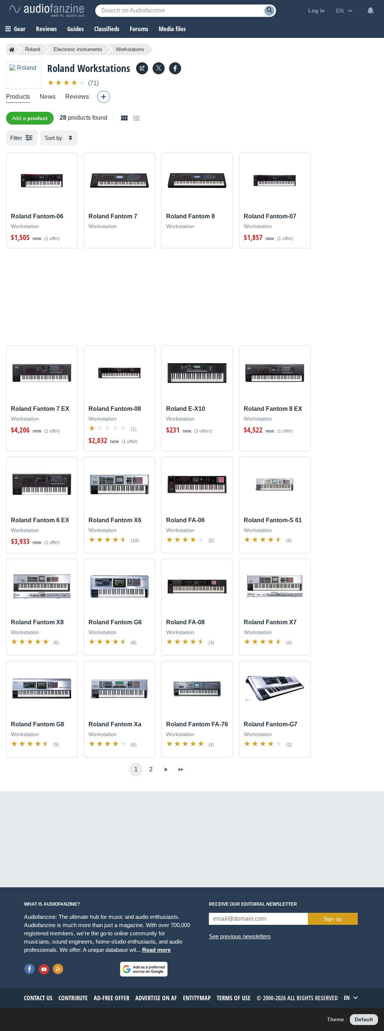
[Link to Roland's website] (142, 68)
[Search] (269, 11)
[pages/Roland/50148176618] (175, 68)
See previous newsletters (240, 936)
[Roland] (23, 75)
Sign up (333, 919)
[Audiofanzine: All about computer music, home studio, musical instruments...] (46, 10)
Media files (172, 28)
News (48, 96)
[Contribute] (103, 97)
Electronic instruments (78, 49)
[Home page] (12, 49)
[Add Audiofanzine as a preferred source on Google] (144, 969)
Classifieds (106, 28)
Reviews (46, 28)
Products (18, 96)
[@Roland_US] (159, 68)
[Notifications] (370, 10)
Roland (32, 49)
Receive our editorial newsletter (253, 904)
